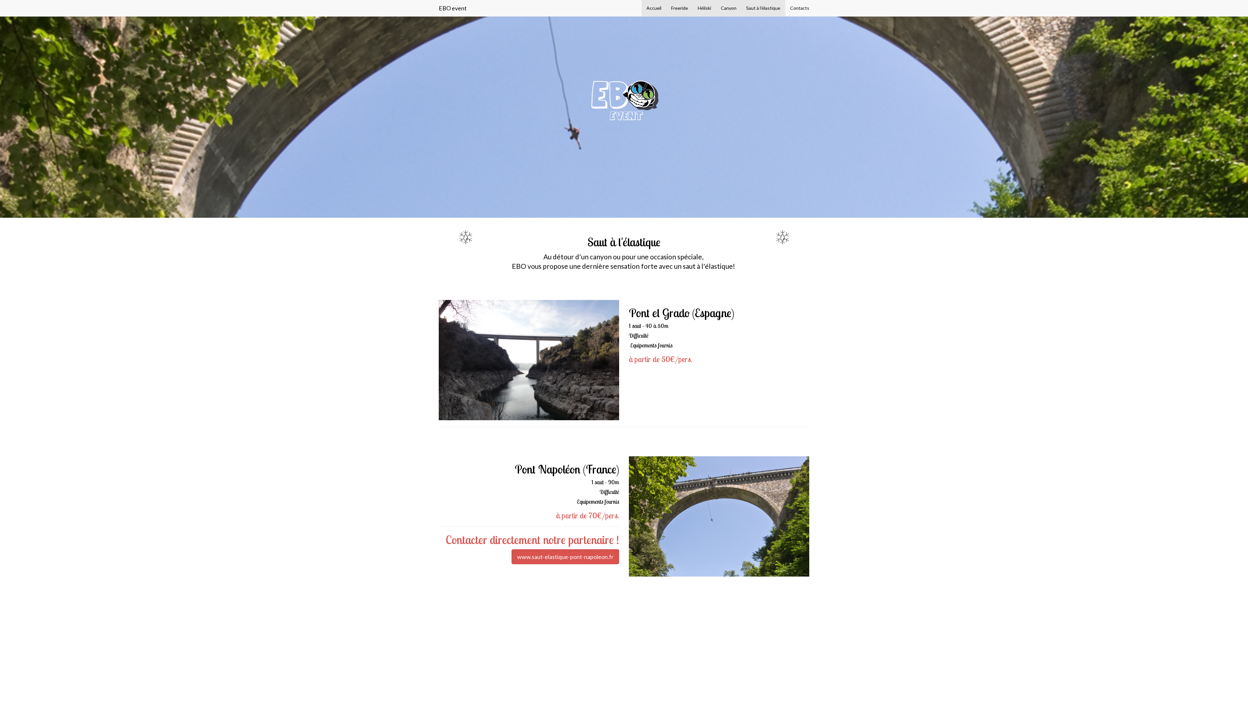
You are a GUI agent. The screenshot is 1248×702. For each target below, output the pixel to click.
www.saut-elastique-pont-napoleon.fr (565, 556)
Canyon (728, 8)
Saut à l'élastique (763, 8)
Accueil (653, 8)
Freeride (679, 8)
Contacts (799, 8)
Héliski (704, 8)
